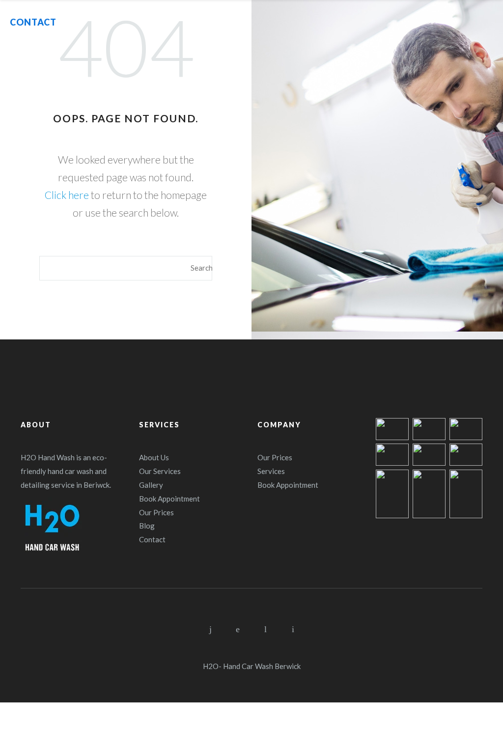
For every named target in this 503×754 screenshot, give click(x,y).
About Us (154, 457)
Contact (152, 539)
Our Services (160, 471)
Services (271, 471)
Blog (147, 525)
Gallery (151, 484)
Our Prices (156, 512)
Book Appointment (169, 498)
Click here (67, 195)
